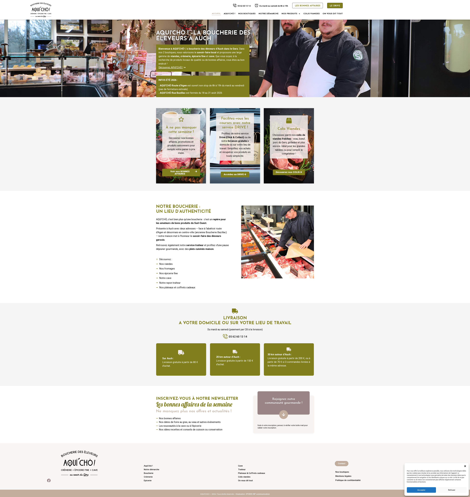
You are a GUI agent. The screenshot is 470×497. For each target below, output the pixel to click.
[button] (465, 466)
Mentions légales (343, 476)
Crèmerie (148, 477)
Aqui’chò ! (229, 14)
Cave (240, 466)
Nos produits (289, 14)
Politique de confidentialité (348, 480)
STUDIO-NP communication (258, 494)
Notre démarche (268, 14)
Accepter (421, 490)
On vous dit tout (333, 14)
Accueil (216, 14)
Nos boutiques (246, 14)
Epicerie (148, 480)
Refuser (451, 490)
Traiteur (242, 469)
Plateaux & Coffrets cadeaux (251, 473)
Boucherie (148, 473)
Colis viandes (311, 14)
